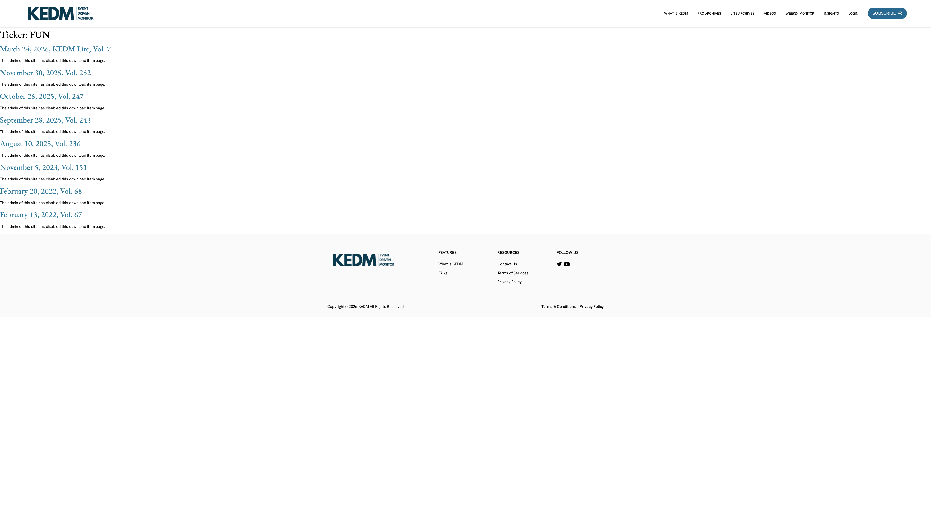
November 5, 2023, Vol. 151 (43, 167)
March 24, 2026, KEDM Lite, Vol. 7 (55, 49)
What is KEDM (676, 13)
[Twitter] (559, 264)
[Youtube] (566, 264)
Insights (831, 13)
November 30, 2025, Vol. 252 (45, 72)
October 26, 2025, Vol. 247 (42, 96)
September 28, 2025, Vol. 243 (45, 120)
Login (853, 13)
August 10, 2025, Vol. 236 (40, 143)
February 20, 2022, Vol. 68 (41, 191)
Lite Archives (742, 13)
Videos (770, 13)
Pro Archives (709, 13)
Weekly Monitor (800, 13)
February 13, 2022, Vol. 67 (41, 214)
